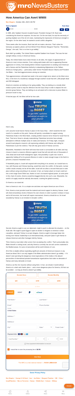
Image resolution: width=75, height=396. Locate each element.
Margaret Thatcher (48, 378)
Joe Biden (37, 378)
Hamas (32, 381)
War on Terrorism (22, 381)
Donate (69, 386)
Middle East (40, 381)
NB (56, 378)
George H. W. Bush (22, 378)
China (61, 378)
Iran (30, 378)
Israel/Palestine (11, 381)
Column (47, 381)
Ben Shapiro (10, 22)
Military (54, 381)
